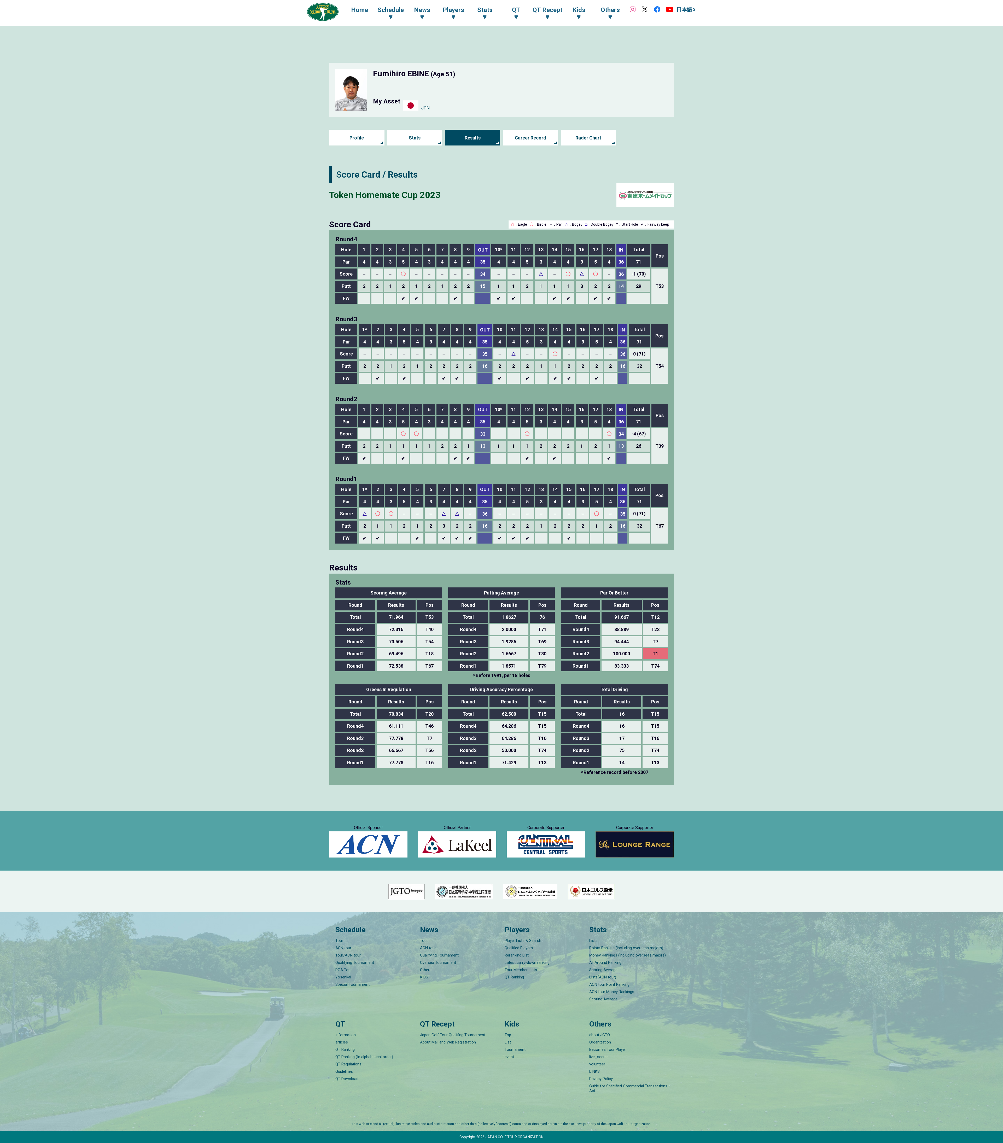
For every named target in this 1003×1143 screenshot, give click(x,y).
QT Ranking (514, 977)
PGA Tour (343, 969)
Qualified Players (519, 948)
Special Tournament (352, 984)
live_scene (598, 1056)
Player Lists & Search (523, 940)
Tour (339, 940)
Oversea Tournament (438, 962)
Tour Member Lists (521, 969)
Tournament (515, 1049)
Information (345, 1035)
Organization (600, 1042)
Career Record (530, 138)
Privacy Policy (601, 1078)
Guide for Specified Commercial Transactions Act (628, 1088)
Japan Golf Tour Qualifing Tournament (452, 1035)
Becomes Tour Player (607, 1049)
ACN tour (343, 948)
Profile (356, 138)
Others (425, 969)
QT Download (346, 1078)
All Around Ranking (605, 962)
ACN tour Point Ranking (609, 984)
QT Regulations (348, 1064)
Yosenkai (343, 977)
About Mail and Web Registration (448, 1042)
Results (473, 138)
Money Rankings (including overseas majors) (627, 955)
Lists (593, 940)
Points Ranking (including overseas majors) (626, 948)
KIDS (424, 977)
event (509, 1056)
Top (508, 1035)
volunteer (597, 1064)
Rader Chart (588, 138)
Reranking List (517, 955)
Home (359, 10)
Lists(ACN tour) (602, 977)
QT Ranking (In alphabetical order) (364, 1056)
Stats (415, 138)
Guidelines (344, 1071)
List (508, 1042)
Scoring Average (603, 969)
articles (341, 1042)
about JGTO (599, 1035)
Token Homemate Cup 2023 (385, 195)
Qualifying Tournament (354, 962)
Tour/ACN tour (348, 955)
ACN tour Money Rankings (611, 991)
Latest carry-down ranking (527, 962)
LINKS (594, 1071)
